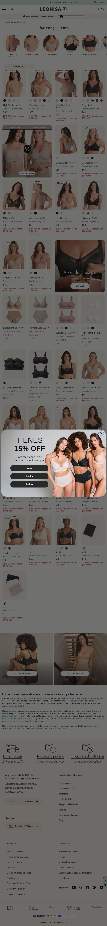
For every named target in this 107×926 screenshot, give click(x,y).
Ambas (29, 484)
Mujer (29, 468)
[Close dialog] (101, 433)
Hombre (29, 476)
